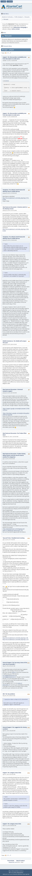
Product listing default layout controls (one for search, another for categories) (14, 455)
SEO (4, 694)
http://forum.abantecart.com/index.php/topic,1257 (16, 639)
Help (10, 870)
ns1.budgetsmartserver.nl (9, 675)
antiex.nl (14, 672)
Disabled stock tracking (18, 538)
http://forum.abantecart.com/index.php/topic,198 (15, 638)
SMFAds (4, 874)
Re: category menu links (14, 772)
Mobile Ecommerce (8, 341)
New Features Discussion (9, 207)
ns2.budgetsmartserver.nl (9, 677)
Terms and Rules (15, 870)
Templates (5, 190)
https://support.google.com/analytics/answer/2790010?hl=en (16, 409)
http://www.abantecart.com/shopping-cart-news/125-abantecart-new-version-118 (14, 529)
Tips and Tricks (7, 538)
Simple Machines (19, 872)
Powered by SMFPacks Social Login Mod (21, 874)
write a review (16, 29)
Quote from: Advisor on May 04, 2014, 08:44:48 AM (16, 699)
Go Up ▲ (21, 870)
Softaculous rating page (20, 27)
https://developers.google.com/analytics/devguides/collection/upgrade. (16, 414)
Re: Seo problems (10, 694)
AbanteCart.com (13, 862)
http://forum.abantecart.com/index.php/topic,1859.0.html (16, 230)
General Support (7, 662)
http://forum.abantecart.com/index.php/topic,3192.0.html (16, 198)
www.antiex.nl (6, 685)
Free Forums (9, 874)
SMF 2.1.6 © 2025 (12, 872)
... (9, 53)
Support (5, 57)
